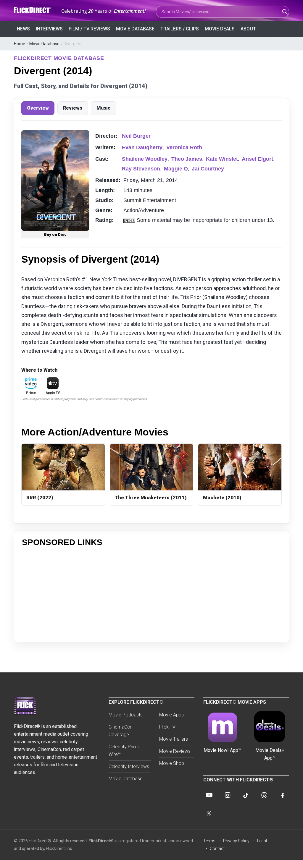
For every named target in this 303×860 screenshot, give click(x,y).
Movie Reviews (175, 751)
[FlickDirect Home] (33, 10)
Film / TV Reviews (89, 29)
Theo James (186, 159)
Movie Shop (171, 763)
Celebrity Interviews (129, 766)
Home (19, 43)
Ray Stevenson (141, 169)
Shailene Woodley (144, 159)
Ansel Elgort (257, 159)
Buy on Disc (55, 234)
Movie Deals (220, 29)
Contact (217, 848)
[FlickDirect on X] (209, 813)
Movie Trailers (173, 739)
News (23, 29)
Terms (209, 840)
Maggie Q (176, 169)
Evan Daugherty (142, 147)
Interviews (49, 29)
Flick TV (167, 727)
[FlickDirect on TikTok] (246, 795)
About (248, 29)
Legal (262, 840)
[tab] (37, 108)
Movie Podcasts (126, 715)
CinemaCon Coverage (121, 730)
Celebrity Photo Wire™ (125, 750)
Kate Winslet (222, 159)
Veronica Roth (184, 147)
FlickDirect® (101, 840)
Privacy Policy (236, 840)
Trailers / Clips (179, 29)
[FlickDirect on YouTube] (209, 795)
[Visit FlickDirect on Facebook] (283, 795)
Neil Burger (136, 136)
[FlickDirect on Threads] (264, 795)
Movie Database (135, 29)
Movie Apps (171, 715)
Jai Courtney (208, 169)
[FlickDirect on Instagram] (227, 795)
